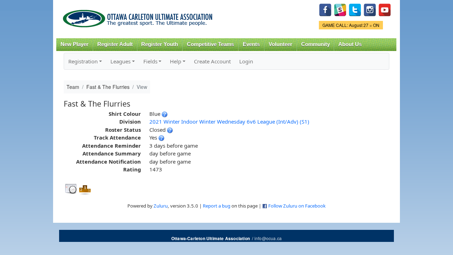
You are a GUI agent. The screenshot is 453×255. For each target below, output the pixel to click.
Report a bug (216, 206)
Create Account (212, 61)
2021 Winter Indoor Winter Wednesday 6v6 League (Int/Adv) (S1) (229, 121)
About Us (350, 44)
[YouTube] (384, 9)
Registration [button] (83, 61)
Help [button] (175, 61)
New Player (74, 44)
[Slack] (340, 9)
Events (251, 44)
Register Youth (159, 44)
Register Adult (115, 44)
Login (246, 61)
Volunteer (280, 44)
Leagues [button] (120, 61)
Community (315, 44)
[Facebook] (325, 9)
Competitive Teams (210, 44)
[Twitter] (355, 9)
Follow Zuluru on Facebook (297, 206)
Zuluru (161, 206)
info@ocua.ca (268, 238)
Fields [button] (150, 61)
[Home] (139, 16)
